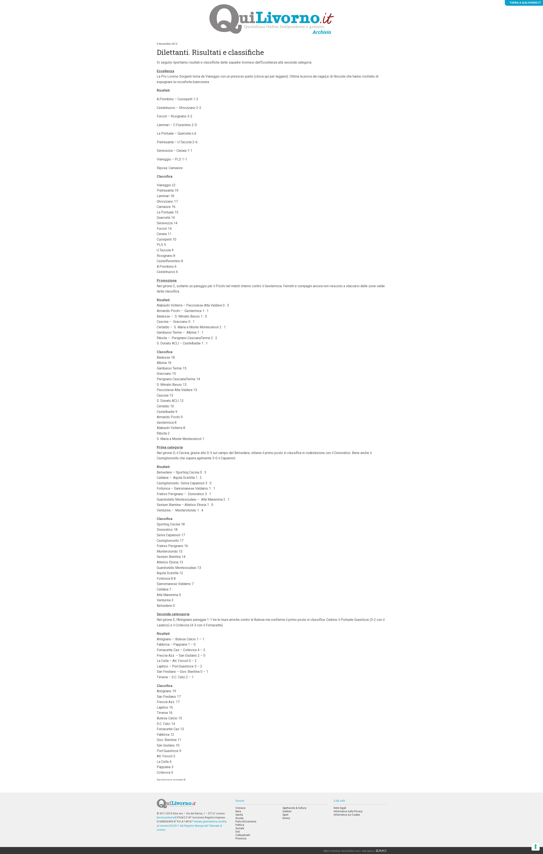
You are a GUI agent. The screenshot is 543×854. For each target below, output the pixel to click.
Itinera (286, 818)
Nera (238, 811)
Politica (239, 824)
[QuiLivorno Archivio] (271, 18)
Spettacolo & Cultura (294, 808)
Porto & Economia (245, 821)
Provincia (240, 838)
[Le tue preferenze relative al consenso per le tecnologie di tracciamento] (536, 847)
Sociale (239, 828)
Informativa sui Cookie (347, 814)
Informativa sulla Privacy (348, 811)
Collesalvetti (242, 835)
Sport (285, 814)
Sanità (239, 814)
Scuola (239, 818)
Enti (237, 831)
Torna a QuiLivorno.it (525, 2)
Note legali (340, 808)
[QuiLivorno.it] (193, 805)
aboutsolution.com (350, 850)
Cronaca (240, 808)
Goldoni (287, 811)
